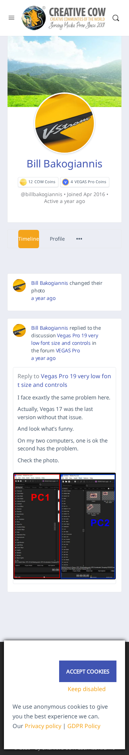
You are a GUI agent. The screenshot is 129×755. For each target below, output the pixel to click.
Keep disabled (87, 689)
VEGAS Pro (68, 350)
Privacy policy (43, 726)
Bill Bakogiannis (49, 282)
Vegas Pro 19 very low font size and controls (64, 380)
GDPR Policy (83, 726)
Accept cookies (87, 671)
